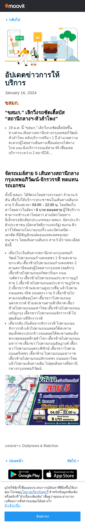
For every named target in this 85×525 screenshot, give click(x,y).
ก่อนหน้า (16, 461)
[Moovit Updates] (42, 6)
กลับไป (14, 20)
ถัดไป (71, 461)
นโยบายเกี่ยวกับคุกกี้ (34, 492)
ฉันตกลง (42, 516)
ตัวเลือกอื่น (12, 506)
